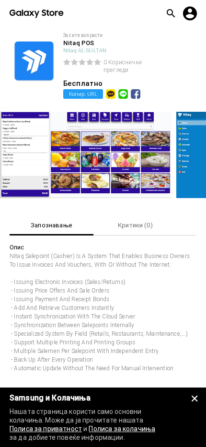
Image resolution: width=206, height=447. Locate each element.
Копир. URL (83, 94)
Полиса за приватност (46, 428)
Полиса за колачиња (122, 428)
